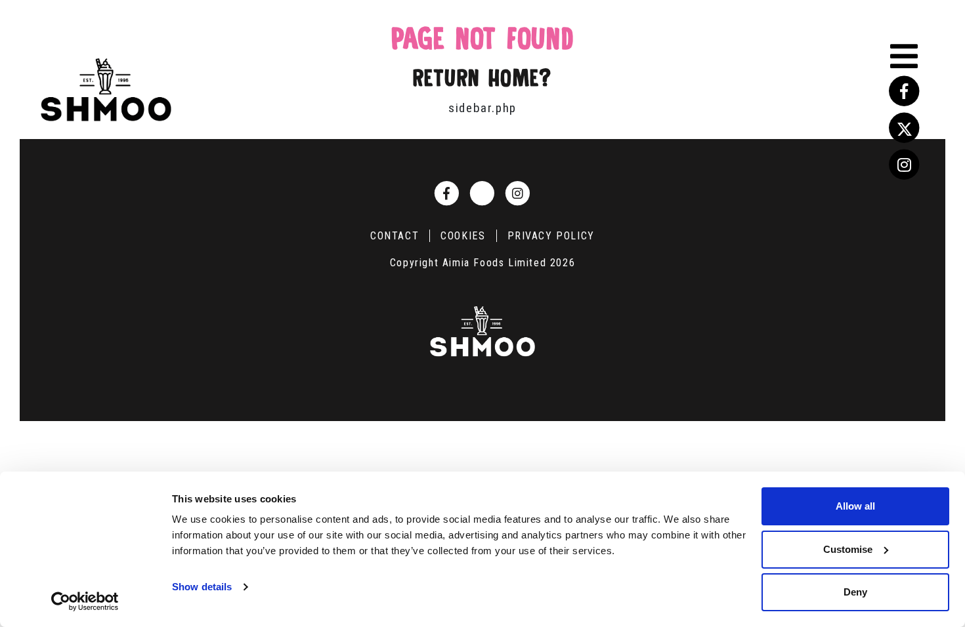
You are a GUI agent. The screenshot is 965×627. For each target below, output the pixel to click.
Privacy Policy (551, 236)
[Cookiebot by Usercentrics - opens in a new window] (85, 601)
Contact (394, 236)
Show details (202, 586)
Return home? (482, 78)
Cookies (462, 236)
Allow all (855, 506)
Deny (855, 591)
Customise (847, 549)
